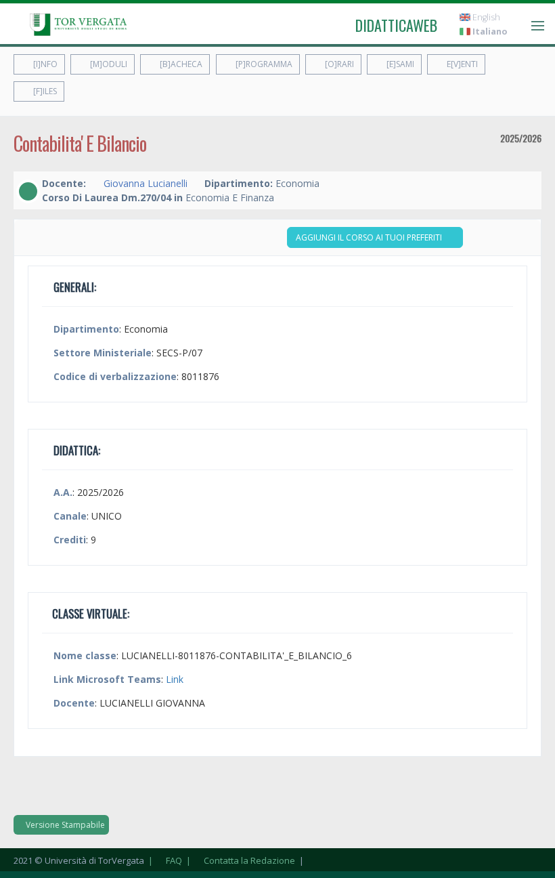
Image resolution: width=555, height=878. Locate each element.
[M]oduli (107, 64)
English (485, 17)
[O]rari (338, 64)
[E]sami (399, 64)
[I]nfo (44, 64)
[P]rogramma (263, 64)
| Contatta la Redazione (239, 860)
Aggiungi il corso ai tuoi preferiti (370, 237)
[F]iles (44, 91)
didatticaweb (396, 25)
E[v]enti (461, 64)
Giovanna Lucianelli (145, 183)
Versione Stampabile (64, 825)
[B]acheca (180, 64)
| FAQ (164, 860)
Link (174, 679)
